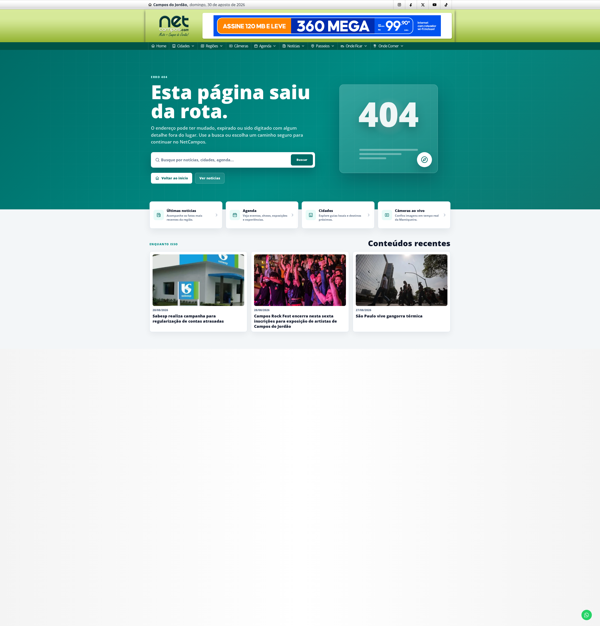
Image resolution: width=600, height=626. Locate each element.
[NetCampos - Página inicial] (174, 26)
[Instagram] (399, 4)
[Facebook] (411, 4)
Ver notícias (209, 178)
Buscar (301, 160)
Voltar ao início (174, 178)
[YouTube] (434, 4)
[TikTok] (446, 4)
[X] (422, 4)
